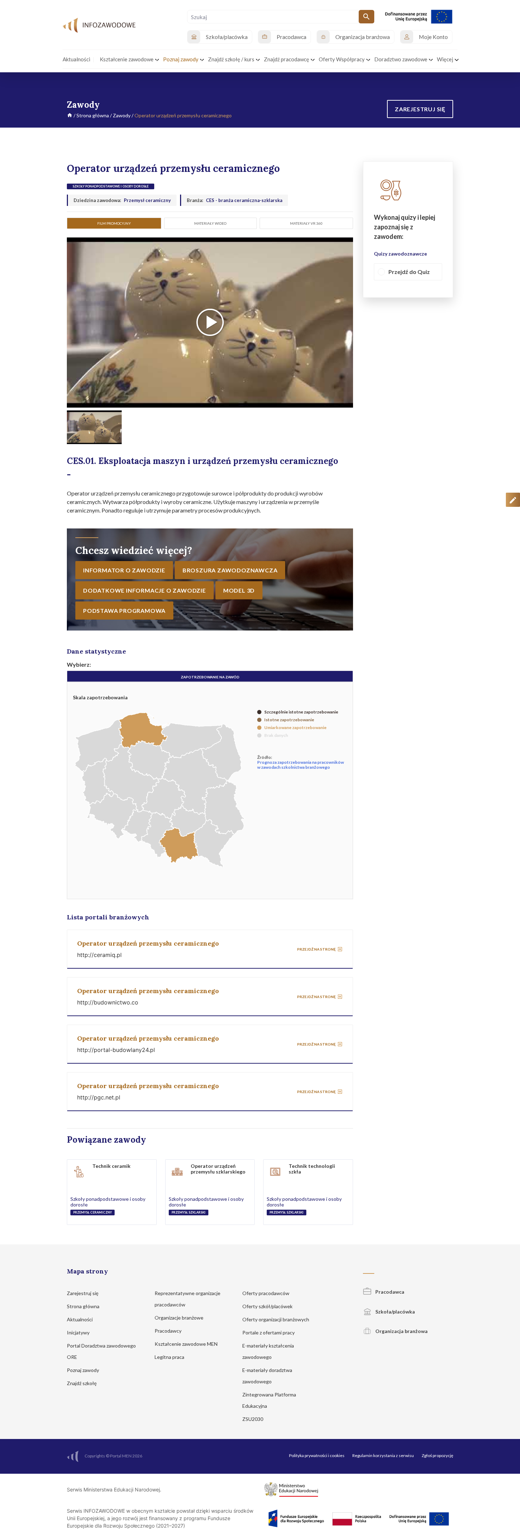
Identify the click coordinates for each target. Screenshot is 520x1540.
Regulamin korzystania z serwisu (383, 1455)
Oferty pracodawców (266, 1293)
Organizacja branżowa (401, 1331)
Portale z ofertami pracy (269, 1332)
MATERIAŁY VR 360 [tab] (306, 223)
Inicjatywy (79, 1332)
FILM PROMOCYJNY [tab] (114, 223)
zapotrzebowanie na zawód (210, 677)
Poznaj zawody (83, 1370)
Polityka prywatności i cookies (317, 1455)
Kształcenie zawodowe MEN (187, 1344)
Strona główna (92, 115)
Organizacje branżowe (179, 1318)
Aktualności (80, 1319)
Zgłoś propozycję (437, 1455)
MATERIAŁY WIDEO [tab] (210, 223)
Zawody (122, 115)
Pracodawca (389, 1292)
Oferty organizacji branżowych (276, 1319)
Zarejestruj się (83, 1293)
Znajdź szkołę (82, 1383)
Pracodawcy (169, 1331)
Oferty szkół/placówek (268, 1306)
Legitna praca (169, 1357)
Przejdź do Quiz (409, 272)
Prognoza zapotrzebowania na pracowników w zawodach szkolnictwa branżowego (300, 765)
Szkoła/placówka (394, 1312)
